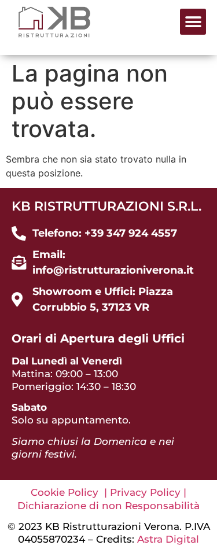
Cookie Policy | (70, 492)
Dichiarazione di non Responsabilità (108, 505)
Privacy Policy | (148, 492)
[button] (193, 22)
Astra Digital (168, 539)
